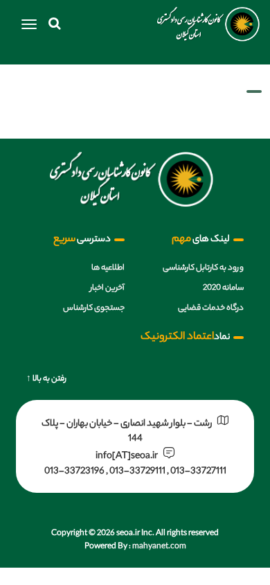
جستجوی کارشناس (94, 308)
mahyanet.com (158, 547)
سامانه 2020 (223, 288)
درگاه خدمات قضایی (211, 308)
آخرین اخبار (107, 288)
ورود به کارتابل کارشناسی (203, 268)
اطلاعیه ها (108, 268)
